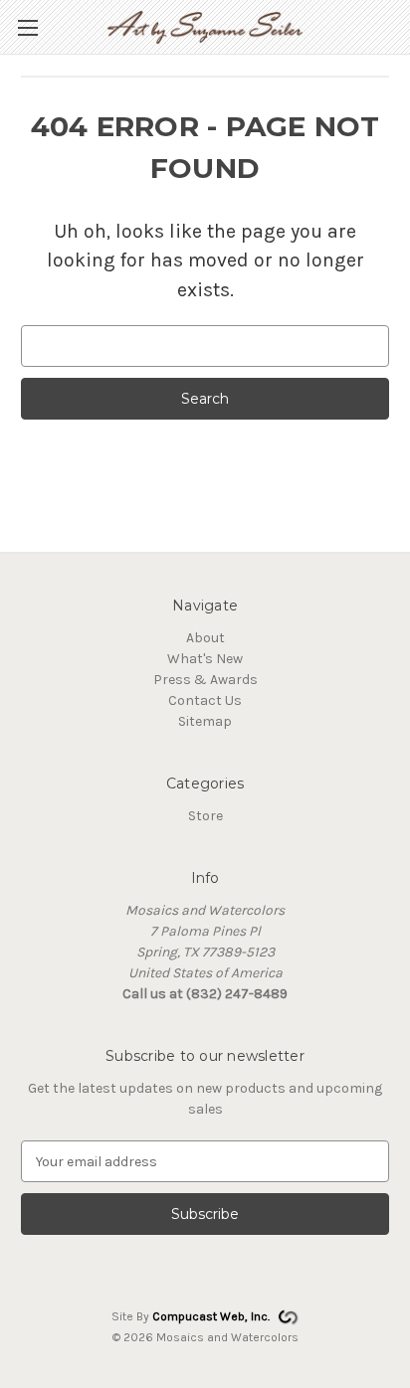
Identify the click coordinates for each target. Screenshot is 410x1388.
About (205, 637)
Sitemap (205, 721)
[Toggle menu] (27, 27)
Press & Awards (205, 679)
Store (205, 815)
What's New (205, 658)
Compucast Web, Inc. (211, 1316)
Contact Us (205, 700)
